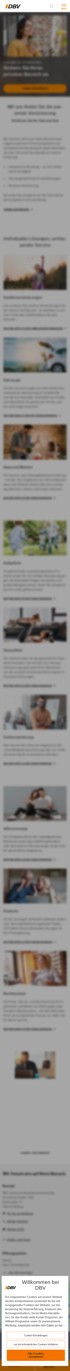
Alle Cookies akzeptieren (36, 1355)
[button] (52, 6)
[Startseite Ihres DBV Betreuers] (13, 7)
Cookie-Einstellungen (36, 1335)
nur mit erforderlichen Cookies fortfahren (36, 1344)
